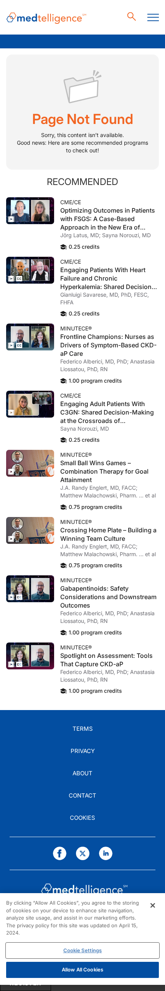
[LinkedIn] (105, 853)
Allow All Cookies (82, 969)
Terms (83, 728)
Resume (30, 210)
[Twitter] (82, 853)
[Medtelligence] (46, 17)
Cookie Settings (82, 950)
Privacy (83, 751)
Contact (82, 795)
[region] (82, 939)
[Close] (152, 905)
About (82, 773)
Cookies (82, 817)
